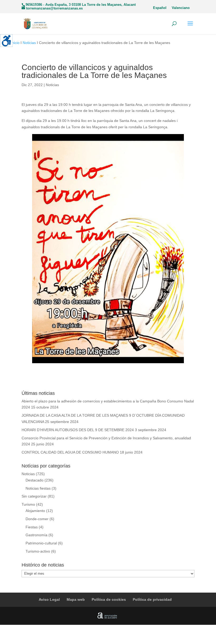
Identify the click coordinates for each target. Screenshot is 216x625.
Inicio (15, 43)
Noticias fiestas (38, 488)
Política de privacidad (152, 599)
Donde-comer (37, 519)
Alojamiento (35, 511)
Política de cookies (109, 599)
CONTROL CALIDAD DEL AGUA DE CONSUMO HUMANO (70, 452)
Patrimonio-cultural (41, 543)
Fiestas (32, 527)
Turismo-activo (38, 551)
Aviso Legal (49, 599)
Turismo (28, 504)
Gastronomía (36, 535)
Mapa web (76, 599)
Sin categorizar (34, 496)
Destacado (34, 480)
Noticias (29, 43)
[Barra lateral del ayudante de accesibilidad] (6, 40)
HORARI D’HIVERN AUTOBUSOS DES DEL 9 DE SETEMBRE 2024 (78, 430)
